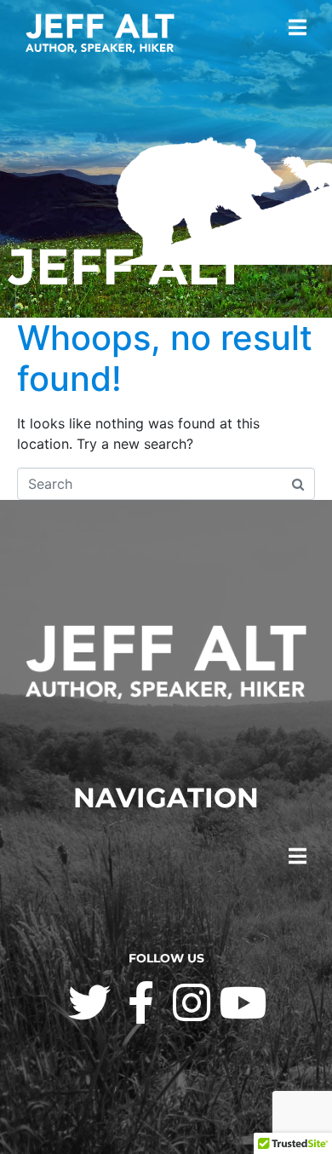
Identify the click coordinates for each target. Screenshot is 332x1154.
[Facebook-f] (140, 1002)
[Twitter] (89, 1002)
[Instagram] (191, 1002)
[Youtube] (242, 1002)
